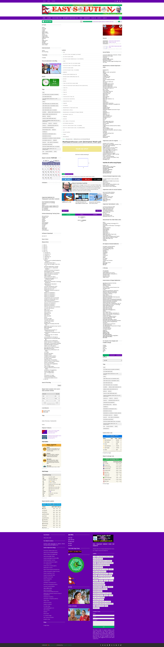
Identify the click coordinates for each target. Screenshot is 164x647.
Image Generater (45, 37)
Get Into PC (44, 236)
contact (53, 1)
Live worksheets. (106, 214)
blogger (68, 214)
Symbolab (105, 132)
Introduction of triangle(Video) (50, 370)
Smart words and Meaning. (108, 156)
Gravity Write (44, 35)
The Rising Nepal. (106, 327)
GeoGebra (105, 82)
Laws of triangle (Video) (49, 372)
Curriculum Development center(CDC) (110, 290)
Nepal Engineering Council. (108, 305)
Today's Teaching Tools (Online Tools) (111, 157)
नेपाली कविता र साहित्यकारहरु (107, 169)
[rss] (114, 645)
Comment (99, 179)
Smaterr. (104, 239)
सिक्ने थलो (104, 264)
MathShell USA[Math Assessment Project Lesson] (111, 110)
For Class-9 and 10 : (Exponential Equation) (51, 268)
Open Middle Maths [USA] (108, 121)
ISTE (43, 39)
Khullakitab (105, 253)
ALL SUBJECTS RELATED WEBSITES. (100, 550)
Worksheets (87, 18)
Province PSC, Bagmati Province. (109, 316)
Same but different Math (108, 128)
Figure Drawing (45, 33)
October (46, 255)
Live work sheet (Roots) (49, 308)
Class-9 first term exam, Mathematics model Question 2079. (53, 431)
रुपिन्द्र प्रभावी (45, 412)
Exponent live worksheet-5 (49, 300)
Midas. (104, 257)
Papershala (44, 229)
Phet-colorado (106, 123)
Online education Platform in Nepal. (110, 237)
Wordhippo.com (106, 159)
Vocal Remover (45, 43)
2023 (44, 248)
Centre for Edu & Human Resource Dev (111, 287)
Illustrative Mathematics (108, 86)
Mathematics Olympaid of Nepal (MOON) (51, 138)
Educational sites (47, 129)
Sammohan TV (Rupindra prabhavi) (51, 598)
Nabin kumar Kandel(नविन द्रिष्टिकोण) (51, 552)
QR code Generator (46, 210)
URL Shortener (45, 209)
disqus (81, 214)
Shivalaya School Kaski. (48, 577)
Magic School (45, 40)
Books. (49, 116)
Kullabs (104, 254)
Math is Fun (105, 95)
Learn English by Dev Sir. (108, 152)
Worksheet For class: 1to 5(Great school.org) (51, 335)
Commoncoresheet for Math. (109, 206)
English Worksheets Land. (108, 208)
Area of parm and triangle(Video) (51, 363)
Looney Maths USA (107, 92)
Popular (112, 355)
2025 (44, 246)
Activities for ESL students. (108, 143)
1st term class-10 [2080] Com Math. (51, 94)
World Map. (105, 198)
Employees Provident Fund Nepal (110, 292)
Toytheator (105, 134)
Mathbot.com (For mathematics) (51, 340)
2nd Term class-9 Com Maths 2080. (50, 105)
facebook (95, 214)
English (54, 129)
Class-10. (45, 123)
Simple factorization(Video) (49, 376)
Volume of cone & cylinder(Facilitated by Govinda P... (52, 261)
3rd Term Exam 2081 (47, 107)
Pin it (88, 179)
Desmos (104, 78)
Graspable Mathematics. (49, 319)
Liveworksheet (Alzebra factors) (50, 377)
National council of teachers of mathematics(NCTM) (50, 330)
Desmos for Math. (48, 318)
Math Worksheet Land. (107, 215)
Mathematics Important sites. (49, 133)
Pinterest (105, 259)
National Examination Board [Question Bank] (112, 300)
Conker (43, 29)
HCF (45, 374)
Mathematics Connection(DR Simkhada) (52, 343)
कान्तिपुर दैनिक (105, 331)
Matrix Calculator (106, 115)
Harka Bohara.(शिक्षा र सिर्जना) (49, 556)
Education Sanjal (106, 276)
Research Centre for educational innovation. (112, 320)
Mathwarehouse (106, 112)
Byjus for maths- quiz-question (109, 72)
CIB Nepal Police (106, 288)
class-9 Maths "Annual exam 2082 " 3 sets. (110, 21)
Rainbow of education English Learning (111, 154)
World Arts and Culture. (107, 197)
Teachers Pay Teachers (108, 260)
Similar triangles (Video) (49, 371)
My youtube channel (107, 60)
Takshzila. (105, 240)
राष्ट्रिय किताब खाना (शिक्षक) (107, 336)
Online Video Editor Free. (108, 238)
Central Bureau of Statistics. (108, 193)
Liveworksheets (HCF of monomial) (51, 297)
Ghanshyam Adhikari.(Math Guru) (50, 550)
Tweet (68, 179)
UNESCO (104, 330)
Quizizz (44, 142)
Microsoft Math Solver (107, 116)
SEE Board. (105, 322)
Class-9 (99, 18)
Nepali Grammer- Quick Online (109, 166)
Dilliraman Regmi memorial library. (110, 291)
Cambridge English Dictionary (109, 145)
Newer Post (65, 210)
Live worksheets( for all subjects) (51, 337)
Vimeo (104, 261)
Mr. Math (105, 118)
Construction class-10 (69, 21)
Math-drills (105, 97)
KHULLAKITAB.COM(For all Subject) (51, 347)
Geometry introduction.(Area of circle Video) (52, 368)
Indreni (43, 50)
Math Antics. (105, 231)
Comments (119, 355)
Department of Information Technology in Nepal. (111, 226)
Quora (43, 204)
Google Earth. (105, 195)
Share (78, 179)
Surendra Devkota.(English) (49, 586)
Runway (43, 42)
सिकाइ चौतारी (105, 263)
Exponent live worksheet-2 (49, 304)
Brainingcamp (106, 70)
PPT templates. (45, 208)
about (49, 1)
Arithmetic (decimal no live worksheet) (52, 306)
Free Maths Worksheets (108, 210)
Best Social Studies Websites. (109, 192)
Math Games (105, 94)
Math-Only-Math (47, 316)
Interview (44, 38)
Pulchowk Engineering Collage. (109, 317)
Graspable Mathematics (108, 85)
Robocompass (106, 127)
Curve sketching (106, 77)
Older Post (98, 210)
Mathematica (105, 102)
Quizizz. (45, 317)
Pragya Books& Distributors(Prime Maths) (111, 125)
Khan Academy (106, 90)
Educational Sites (57, 18)
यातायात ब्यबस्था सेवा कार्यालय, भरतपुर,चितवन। (110, 335)
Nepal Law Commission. (108, 306)
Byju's (104, 71)
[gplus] (105, 645)
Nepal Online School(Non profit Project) (111, 236)
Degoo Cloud (46, 600)
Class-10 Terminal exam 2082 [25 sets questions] (51, 121)
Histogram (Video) (48, 354)
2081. (44, 101)
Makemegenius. (106, 229)
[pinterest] (117, 1)
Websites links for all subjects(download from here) (103, 548)
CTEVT (104, 289)
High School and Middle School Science (111, 181)
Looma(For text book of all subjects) (51, 270)
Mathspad (105, 111)
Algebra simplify (47, 275)
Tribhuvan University (107, 328)
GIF (103, 351)
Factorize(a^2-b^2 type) (49, 375)
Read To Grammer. (107, 155)
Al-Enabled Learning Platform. (109, 246)
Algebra (49, 18)
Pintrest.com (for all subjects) (50, 287)
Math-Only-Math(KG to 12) (108, 98)
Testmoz (44, 218)
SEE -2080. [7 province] (53, 142)
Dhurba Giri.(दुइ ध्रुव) (48, 578)
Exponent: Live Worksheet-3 (50, 303)
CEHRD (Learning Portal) (108, 247)
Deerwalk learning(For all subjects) (51, 344)
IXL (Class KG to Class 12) (108, 88)
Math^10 (105, 100)
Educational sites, (80, 144)
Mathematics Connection (108, 103)
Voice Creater (45, 44)
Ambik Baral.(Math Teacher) (49, 560)
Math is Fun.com (47, 280)
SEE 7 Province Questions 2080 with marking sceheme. (112, 130)
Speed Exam (44, 228)
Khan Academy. (47, 312)
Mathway (105, 113)
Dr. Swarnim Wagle (47, 615)
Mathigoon (105, 106)
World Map (46, 328)
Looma (104, 256)
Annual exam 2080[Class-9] (54, 112)
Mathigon (105, 105)
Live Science (105, 182)
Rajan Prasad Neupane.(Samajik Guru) (51, 569)
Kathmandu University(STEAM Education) (111, 297)
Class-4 (50, 123)
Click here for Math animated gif (82, 154)
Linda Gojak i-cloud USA (108, 91)
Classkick (44, 220)
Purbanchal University (107, 318)
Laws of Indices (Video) (49, 321)
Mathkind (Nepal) (106, 107)
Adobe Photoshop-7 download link (49, 421)
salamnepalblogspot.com (49, 608)
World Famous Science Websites (109, 186)
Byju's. (104, 222)
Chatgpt (104, 73)
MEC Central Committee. (49, 617)
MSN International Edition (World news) (50, 207)
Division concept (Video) (49, 362)
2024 (44, 247)
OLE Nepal (46, 352)
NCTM (104, 119)
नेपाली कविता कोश (106, 168)
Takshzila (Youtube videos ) (50, 262)
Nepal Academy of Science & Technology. (111, 304)
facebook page (106, 58)
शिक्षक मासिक (105, 337)
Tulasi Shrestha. (47, 580)
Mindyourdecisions (107, 117)
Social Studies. (49, 151)
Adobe (43, 27)
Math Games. (47, 314)
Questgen (44, 41)
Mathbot (104, 101)
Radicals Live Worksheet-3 (49, 293)
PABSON (55, 140)
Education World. (106, 146)
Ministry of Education (107, 298)
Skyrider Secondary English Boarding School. (112, 61)
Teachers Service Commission (109, 323)
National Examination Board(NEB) (110, 301)
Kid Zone (105, 213)
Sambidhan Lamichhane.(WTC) (50, 582)
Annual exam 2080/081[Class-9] (50, 114)
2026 (44, 245)
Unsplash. (105, 346)
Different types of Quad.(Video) (50, 359)
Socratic (43, 225)
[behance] (116, 645)
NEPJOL (104, 310)
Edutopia (104, 250)
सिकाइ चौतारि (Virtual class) (49, 348)
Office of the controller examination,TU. (111, 313)
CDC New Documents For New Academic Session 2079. (82, 203)
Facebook (105, 57)
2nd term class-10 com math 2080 (50, 103)
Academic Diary (47, 619)
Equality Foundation (48, 604)
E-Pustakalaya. (106, 249)
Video (81, 18)
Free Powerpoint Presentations (48, 201)
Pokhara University (107, 315)
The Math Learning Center (108, 133)
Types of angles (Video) (49, 366)
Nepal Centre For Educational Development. (50, 284)
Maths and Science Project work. (109, 234)
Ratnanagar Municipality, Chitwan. (110, 319)
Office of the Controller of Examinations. (111, 314)
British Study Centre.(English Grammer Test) (112, 144)
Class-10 (93, 18)
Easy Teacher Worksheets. (108, 207)
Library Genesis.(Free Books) (109, 272)
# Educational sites (69, 174)
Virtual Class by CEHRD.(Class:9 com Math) (51, 350)
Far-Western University (107, 293)
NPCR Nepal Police (107, 312)
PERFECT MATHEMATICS (108, 122)
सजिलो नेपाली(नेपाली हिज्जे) (107, 171)
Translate (44, 57)
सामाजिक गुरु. (105, 200)
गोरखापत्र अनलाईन (106, 332)
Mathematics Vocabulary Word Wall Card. (51, 324)
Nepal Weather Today (46, 528)
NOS (104, 120)
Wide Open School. (107, 262)
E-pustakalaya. (106, 271)
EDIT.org (104, 348)
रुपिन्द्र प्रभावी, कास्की (47, 537)
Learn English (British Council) (109, 150)
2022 (44, 250)
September (46, 256)
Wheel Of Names (106, 136)
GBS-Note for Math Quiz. (108, 81)
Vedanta (104, 135)
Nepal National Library (107, 307)
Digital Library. (106, 277)
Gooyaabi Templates (67, 645)
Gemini (43, 34)
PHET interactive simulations (109, 185)
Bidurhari (45, 611)
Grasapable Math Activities (108, 83)
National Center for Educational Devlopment (112, 299)
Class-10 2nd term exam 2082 (49, 118)
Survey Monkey (45, 222)
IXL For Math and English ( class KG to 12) (52, 265)
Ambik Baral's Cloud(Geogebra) (50, 565)
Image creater (45, 36)
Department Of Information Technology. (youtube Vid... (52, 282)
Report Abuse (45, 239)
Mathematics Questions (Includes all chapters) (51, 291)
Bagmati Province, (106, 284)
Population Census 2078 (108, 196)
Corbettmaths (106, 75)
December (46, 252)
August (45, 258)
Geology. (104, 194)
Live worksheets (45, 230)
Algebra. (44, 112)
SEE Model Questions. (47, 144)
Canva (104, 347)
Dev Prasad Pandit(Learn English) (50, 562)
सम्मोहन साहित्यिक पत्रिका (48, 588)
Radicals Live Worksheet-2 (49, 295)
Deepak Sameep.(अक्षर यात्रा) (49, 575)
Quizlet (43, 219)
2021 (44, 251)
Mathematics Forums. (48, 567)
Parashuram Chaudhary (48, 596)
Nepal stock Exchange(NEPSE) (109, 309)
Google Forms (45, 217)
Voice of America (106, 158)
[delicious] (121, 645)
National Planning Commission (109, 302)
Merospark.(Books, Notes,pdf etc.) (110, 273)
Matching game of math (49, 271)
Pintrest (104, 124)
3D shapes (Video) (48, 358)
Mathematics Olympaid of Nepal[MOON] (111, 104)
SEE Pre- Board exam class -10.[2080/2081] (50, 149)
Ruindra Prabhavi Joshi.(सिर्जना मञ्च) (50, 554)
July (45, 259)
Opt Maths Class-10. (47, 140)
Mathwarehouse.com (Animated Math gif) (52, 339)
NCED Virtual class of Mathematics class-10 (112, 303)
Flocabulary (105, 251)
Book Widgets (45, 223)
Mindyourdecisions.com (49, 289)
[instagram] (119, 1)
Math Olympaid (106, 96)
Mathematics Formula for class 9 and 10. (52, 326)
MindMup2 (44, 203)
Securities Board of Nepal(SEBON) (110, 321)
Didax (104, 80)
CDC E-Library (106, 286)
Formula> (45, 131)
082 (100, 21)
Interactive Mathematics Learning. (51, 266)
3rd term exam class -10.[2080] (50, 110)
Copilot (43, 30)
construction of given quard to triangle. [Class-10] (84, 21)
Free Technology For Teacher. (109, 148)
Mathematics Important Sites (70, 18)
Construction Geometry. (48, 127)
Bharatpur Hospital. (107, 285)
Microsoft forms (45, 216)
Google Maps (46, 625)
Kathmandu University (107, 295)
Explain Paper (45, 31)
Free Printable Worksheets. (108, 211)
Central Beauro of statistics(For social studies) (52, 333)
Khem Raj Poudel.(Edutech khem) (50, 584)
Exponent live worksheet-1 (49, 305)
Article (44, 116)
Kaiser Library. (106, 294)
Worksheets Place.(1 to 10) (108, 216)
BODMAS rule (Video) (48, 353)
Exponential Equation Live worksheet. (52, 272)
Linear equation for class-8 (49, 276)
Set (43, 151)
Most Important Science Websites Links (111, 184)
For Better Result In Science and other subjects (111, 179)
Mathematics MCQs (47, 136)
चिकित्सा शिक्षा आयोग (106, 333)
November (46, 254)
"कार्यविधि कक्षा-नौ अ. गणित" (66, 202)
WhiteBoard (105, 137)
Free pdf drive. (106, 270)
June (45, 379)
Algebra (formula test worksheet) (51, 274)
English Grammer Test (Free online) (110, 147)
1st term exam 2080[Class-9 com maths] (50, 99)
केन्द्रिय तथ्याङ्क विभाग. (48, 327)
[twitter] (103, 645)
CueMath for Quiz (106, 76)
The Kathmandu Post (107, 324)
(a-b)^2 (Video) (47, 365)
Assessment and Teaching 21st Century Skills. (94, 203)
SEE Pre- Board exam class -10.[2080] (51, 146)
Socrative (44, 224)
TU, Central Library (107, 329)
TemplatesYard (53, 645)
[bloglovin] (110, 645)
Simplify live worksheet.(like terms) (51, 299)
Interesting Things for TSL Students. (110, 149)
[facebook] (115, 1)
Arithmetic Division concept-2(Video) (51, 361)
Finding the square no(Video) (50, 356)
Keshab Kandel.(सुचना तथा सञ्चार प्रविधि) (51, 558)
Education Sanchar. (107, 227)
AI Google (44, 28)
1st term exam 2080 (47, 96)
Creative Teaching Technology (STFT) (110, 223)
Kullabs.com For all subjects (50, 345)
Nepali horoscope (44, 468)
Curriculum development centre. (50, 286)
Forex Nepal (106, 483)
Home (44, 1)
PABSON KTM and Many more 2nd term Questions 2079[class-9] (54, 437)
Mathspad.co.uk (47, 313)
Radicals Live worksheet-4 (49, 292)
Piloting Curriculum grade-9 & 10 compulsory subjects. (51, 278)
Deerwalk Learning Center (108, 248)
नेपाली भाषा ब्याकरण (106, 170)
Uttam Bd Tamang (47, 602)
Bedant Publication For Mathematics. (52, 342)
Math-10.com (47, 309)
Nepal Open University (107, 308)
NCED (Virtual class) (107, 235)
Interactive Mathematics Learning (110, 87)
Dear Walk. (105, 224)
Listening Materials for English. (109, 153)
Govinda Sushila (46, 410)
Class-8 (105, 18)
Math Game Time (106, 93)
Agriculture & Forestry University (109, 283)
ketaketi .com (105, 165)
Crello (104, 349)
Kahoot (43, 221)
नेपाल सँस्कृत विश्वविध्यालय (107, 334)
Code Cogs (105, 74)
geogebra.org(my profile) (108, 59)
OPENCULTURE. (106, 275)
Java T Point (105, 89)
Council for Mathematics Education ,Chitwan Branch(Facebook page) (112, 55)
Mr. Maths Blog (47, 606)
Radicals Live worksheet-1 (49, 296)
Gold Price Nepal (107, 452)
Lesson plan (105, 255)
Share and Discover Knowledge (48, 202)
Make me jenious (106, 183)
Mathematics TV (106, 233)
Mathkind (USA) (106, 108)
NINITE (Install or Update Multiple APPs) (50, 206)
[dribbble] (112, 645)
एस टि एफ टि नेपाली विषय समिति (108, 167)
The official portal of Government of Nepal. (112, 325)
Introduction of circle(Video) (50, 357)
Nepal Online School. (48, 310)
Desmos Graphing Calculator (109, 79)
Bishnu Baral (46, 613)
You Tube (105, 62)
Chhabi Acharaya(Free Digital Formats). (52, 571)
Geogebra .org (47, 322)
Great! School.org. (106, 212)
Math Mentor (105, 232)
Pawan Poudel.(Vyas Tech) (49, 573)
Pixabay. (104, 345)
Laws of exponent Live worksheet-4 (51, 301)
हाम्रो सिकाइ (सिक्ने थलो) (107, 173)
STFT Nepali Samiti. (48, 563)
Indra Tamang (46, 609)
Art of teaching (45, 51)
